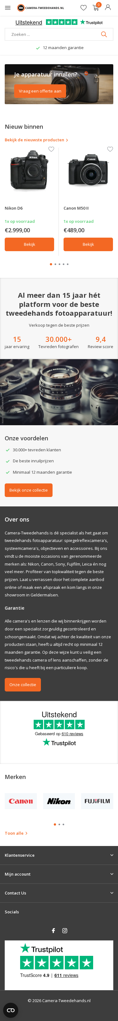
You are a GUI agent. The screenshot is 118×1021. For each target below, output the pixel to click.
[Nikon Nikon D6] (29, 170)
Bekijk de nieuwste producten (34, 140)
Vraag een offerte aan (40, 91)
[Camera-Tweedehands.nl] (40, 8)
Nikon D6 (13, 208)
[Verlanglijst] (83, 8)
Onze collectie (22, 684)
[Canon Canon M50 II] (88, 170)
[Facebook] (53, 931)
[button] (50, 264)
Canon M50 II (76, 208)
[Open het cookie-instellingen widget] (10, 1010)
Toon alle (14, 833)
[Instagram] (64, 931)
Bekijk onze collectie (28, 490)
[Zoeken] (105, 34)
